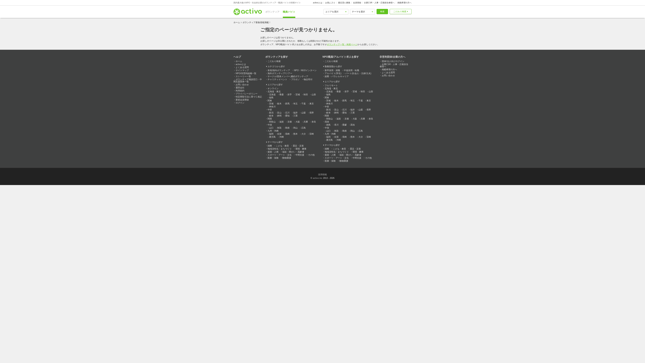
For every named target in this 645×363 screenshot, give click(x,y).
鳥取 (279, 128)
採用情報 (322, 174)
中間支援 (299, 155)
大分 (303, 134)
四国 (327, 121)
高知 (352, 125)
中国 (270, 125)
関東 (270, 100)
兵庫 (306, 121)
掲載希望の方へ (404, 3)
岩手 (289, 94)
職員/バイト (289, 11)
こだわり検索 (399, 11)
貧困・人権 (273, 152)
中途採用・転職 (351, 70)
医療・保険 (273, 158)
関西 (270, 118)
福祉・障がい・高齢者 (293, 152)
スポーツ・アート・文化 (280, 155)
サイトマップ (242, 70)
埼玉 (295, 103)
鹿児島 (272, 137)
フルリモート (331, 85)
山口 (271, 128)
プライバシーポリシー (246, 93)
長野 (311, 112)
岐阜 (271, 115)
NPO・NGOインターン (305, 70)
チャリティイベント (277, 79)
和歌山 (272, 121)
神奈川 (272, 106)
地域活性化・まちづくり (280, 149)
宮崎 (311, 134)
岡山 (295, 128)
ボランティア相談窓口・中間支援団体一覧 (247, 80)
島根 (287, 128)
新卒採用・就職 (332, 70)
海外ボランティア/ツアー (280, 73)
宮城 (297, 94)
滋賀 (281, 121)
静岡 (279, 115)
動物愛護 (286, 158)
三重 (295, 115)
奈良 (314, 121)
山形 (314, 94)
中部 (270, 109)
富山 (279, 112)
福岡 (271, 134)
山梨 (303, 112)
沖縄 (281, 137)
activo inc (317, 178)
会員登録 (357, 3)
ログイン (240, 103)
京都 (289, 121)
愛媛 (344, 125)
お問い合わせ (242, 84)
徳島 (328, 125)
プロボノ (295, 79)
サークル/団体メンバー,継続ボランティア (288, 76)
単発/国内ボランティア (279, 70)
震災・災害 (298, 146)
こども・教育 (282, 146)
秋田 (306, 94)
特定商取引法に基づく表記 (249, 96)
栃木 (279, 103)
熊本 (295, 134)
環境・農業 (300, 149)
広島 (303, 128)
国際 (270, 146)
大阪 (297, 121)
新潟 (271, 112)
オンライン (273, 88)
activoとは (317, 3)
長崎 (287, 134)
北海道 (272, 94)
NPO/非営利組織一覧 (246, 73)
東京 (311, 103)
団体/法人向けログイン (393, 61)
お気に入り (330, 3)
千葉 (303, 103)
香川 (336, 125)
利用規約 (240, 90)
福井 (295, 112)
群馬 (287, 103)
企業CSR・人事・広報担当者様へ (379, 3)
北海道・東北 (274, 91)
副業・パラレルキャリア (337, 76)
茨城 (271, 103)
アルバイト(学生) (333, 73)
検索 (382, 11)
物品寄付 (308, 79)
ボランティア (272, 11)
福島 (271, 97)
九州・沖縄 (273, 131)
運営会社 (240, 87)
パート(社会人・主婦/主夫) (358, 73)
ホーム (236, 22)
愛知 (287, 115)
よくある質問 (242, 67)
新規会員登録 (242, 99)
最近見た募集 (344, 3)
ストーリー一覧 (243, 76)
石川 (287, 112)
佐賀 (279, 134)
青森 (281, 94)
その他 (311, 155)
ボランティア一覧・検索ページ (342, 44)
